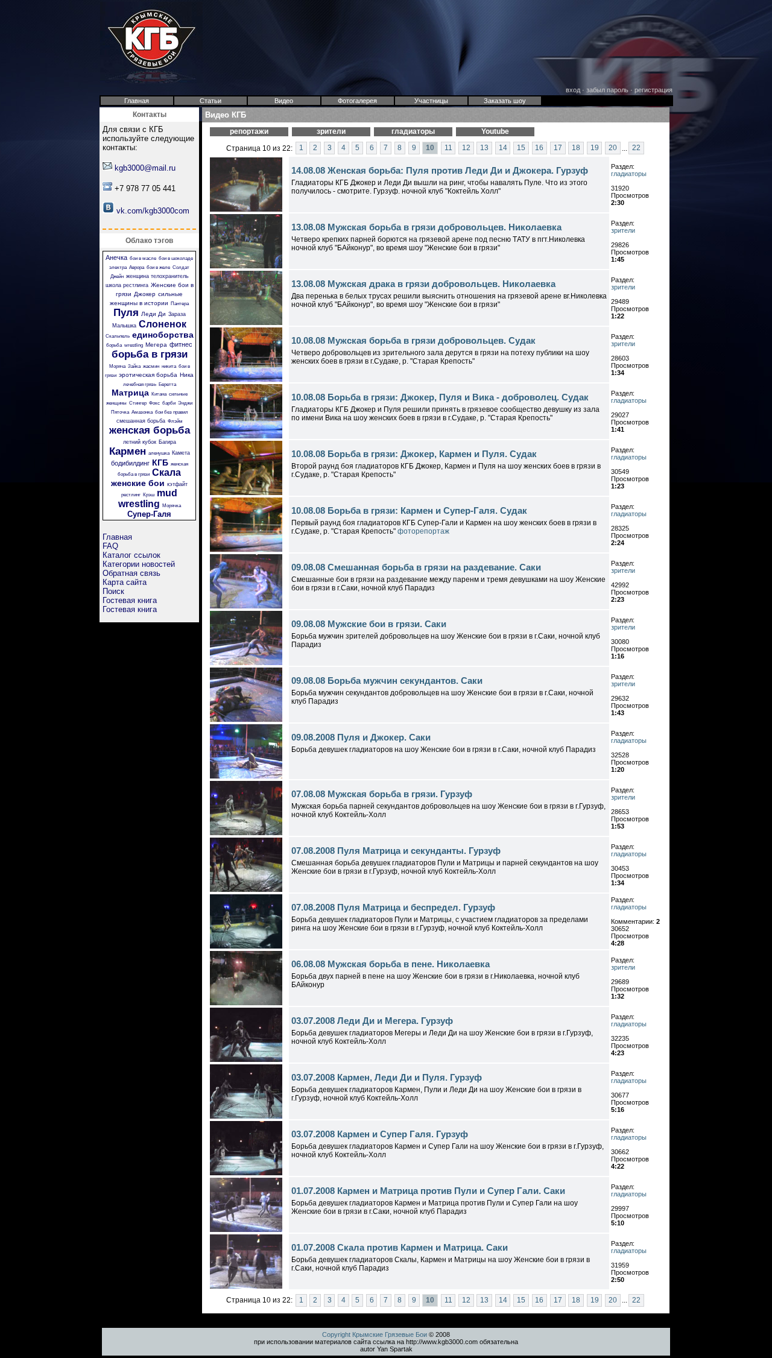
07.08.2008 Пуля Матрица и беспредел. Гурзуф (393, 907)
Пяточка (120, 412)
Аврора (136, 267)
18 (576, 148)
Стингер (138, 403)
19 (594, 148)
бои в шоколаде (176, 258)
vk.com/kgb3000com (152, 210)
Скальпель (118, 336)
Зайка (134, 366)
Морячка (171, 505)
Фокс (154, 403)
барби (169, 403)
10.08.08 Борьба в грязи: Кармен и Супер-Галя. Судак (409, 510)
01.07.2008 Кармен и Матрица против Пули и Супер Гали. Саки (428, 1191)
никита (169, 366)
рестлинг (131, 494)
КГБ (160, 462)
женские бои (138, 483)
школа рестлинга (127, 285)
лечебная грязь (139, 384)
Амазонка (142, 412)
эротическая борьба (148, 374)
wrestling (133, 345)
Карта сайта (125, 582)
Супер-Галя (149, 514)
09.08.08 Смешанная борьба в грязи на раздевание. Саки (416, 567)
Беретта (167, 384)
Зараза (177, 314)
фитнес (180, 344)
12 (466, 148)
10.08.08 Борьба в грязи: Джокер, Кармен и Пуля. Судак (414, 454)
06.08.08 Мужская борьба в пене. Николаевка (390, 964)
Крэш (148, 494)
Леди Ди (153, 314)
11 (448, 148)
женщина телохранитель (157, 276)
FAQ (110, 546)
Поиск (113, 591)
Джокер (145, 294)
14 (503, 148)
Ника (187, 374)
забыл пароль (607, 89)
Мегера (156, 344)
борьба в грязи (150, 354)
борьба (114, 345)
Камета (181, 453)
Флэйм (175, 421)
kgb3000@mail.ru (145, 167)
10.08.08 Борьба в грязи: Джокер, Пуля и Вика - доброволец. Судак (440, 397)
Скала (166, 472)
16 (539, 148)
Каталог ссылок (131, 555)
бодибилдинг (130, 463)
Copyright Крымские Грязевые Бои (374, 1334)
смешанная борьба (140, 421)
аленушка (158, 453)
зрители (623, 230)
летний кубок (139, 442)
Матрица (130, 392)
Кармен (127, 451)
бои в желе (158, 267)
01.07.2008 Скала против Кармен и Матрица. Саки (399, 1247)
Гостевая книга (130, 600)
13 (484, 148)
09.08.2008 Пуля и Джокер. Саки (361, 737)
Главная (117, 537)
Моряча (117, 366)
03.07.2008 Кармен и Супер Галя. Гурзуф (379, 1134)
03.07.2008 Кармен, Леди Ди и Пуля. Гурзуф (386, 1077)
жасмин (151, 366)
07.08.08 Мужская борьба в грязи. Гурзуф (381, 794)
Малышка (124, 326)
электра (118, 267)
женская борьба (149, 430)
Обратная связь (131, 573)
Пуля (126, 312)
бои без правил (171, 412)
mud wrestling (148, 498)
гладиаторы (629, 173)
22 (636, 148)
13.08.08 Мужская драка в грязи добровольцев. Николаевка (423, 284)
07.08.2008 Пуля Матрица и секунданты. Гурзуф (396, 850)
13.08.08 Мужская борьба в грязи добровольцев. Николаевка (426, 227)
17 (558, 148)
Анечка (116, 257)
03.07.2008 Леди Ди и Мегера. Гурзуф (372, 1020)
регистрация (653, 89)
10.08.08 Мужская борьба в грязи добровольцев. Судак (413, 340)
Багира (167, 442)
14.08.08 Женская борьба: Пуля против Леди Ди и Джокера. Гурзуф (439, 170)
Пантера (180, 303)
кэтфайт (177, 484)
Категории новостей (139, 564)
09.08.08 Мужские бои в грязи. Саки (368, 624)
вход (573, 89)
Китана (158, 394)
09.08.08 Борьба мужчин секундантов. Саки (386, 680)
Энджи (185, 403)
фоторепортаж (423, 531)
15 (521, 148)
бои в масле (143, 258)
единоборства (163, 335)
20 (613, 148)
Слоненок (162, 324)
